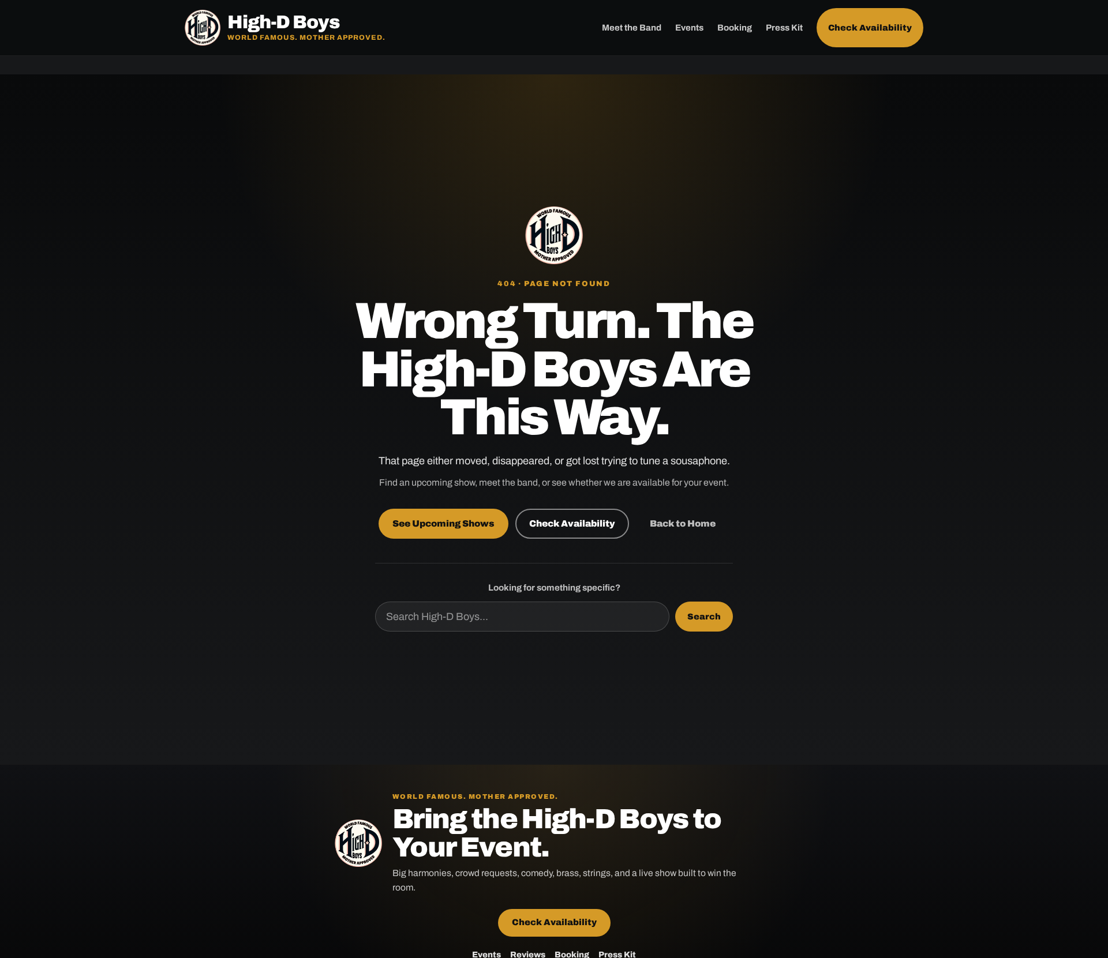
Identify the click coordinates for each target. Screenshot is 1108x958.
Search (704, 616)
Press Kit (784, 27)
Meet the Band (631, 27)
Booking (734, 27)
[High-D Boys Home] (554, 235)
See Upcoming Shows (443, 523)
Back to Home (683, 523)
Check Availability (870, 27)
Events (689, 27)
